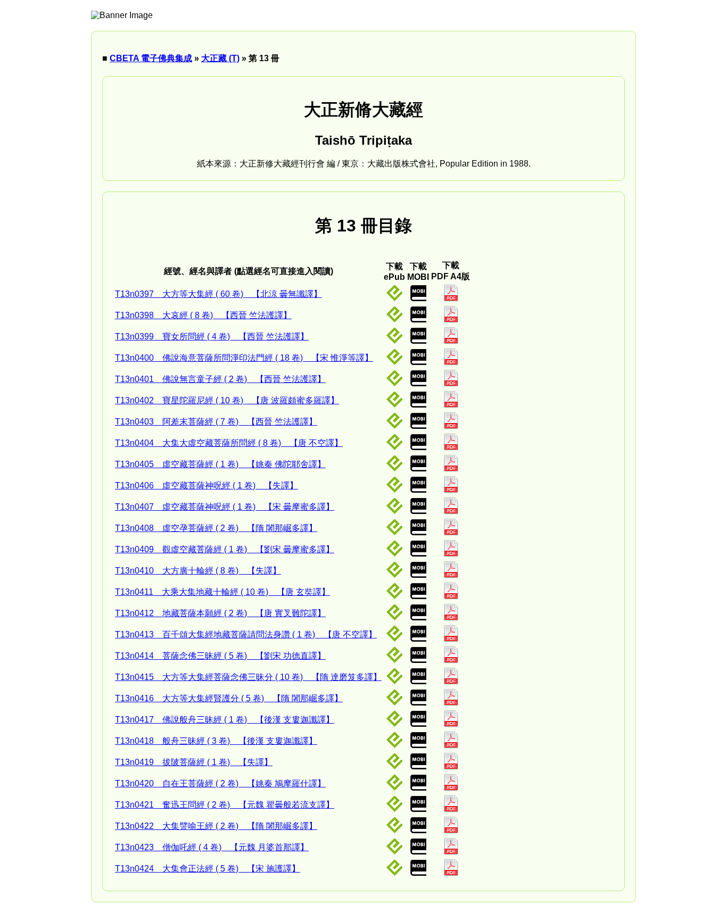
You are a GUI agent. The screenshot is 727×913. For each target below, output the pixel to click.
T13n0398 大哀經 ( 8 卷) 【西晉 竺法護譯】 (203, 315)
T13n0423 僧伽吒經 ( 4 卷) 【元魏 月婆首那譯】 (212, 847)
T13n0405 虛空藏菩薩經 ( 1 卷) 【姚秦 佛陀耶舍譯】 (220, 464)
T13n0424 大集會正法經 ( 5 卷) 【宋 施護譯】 (207, 868)
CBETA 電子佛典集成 (151, 58)
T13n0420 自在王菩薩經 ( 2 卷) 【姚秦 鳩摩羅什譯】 (220, 783)
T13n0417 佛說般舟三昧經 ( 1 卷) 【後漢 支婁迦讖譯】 (224, 719)
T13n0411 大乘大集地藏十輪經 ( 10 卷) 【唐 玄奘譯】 (222, 591)
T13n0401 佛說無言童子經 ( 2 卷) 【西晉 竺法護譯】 (220, 379)
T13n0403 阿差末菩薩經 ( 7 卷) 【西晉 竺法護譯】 (216, 421)
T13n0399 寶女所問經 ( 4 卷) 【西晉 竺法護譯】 (212, 336)
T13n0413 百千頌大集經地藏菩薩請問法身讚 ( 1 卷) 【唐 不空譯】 (246, 634)
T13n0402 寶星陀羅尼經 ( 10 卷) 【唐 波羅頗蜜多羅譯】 (227, 400)
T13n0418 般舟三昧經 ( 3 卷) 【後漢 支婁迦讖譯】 (216, 740)
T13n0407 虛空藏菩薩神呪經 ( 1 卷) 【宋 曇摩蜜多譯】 (224, 506)
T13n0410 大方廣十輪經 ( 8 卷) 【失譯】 (198, 570)
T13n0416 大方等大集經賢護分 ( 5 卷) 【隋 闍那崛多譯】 (229, 698)
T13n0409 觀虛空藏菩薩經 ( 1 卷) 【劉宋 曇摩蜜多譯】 (224, 549)
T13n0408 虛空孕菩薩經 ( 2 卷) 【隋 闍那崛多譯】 (216, 528)
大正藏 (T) (220, 58)
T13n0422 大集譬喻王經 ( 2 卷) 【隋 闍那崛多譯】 (216, 826)
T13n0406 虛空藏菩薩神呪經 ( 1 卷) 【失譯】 (206, 485)
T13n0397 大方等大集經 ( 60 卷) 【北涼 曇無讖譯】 (218, 293)
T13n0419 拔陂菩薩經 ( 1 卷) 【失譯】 (193, 762)
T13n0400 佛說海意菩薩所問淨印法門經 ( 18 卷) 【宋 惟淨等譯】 (244, 357)
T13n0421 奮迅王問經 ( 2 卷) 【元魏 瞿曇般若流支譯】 (224, 804)
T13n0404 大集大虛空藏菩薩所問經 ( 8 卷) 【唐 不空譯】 (229, 442)
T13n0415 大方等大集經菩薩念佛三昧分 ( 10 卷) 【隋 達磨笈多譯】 (248, 677)
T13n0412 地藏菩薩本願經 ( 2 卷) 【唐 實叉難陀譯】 (220, 613)
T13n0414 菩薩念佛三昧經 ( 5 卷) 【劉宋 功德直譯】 (220, 655)
